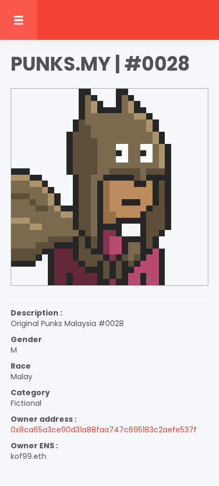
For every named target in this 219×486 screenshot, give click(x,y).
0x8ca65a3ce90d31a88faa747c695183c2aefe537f (104, 429)
